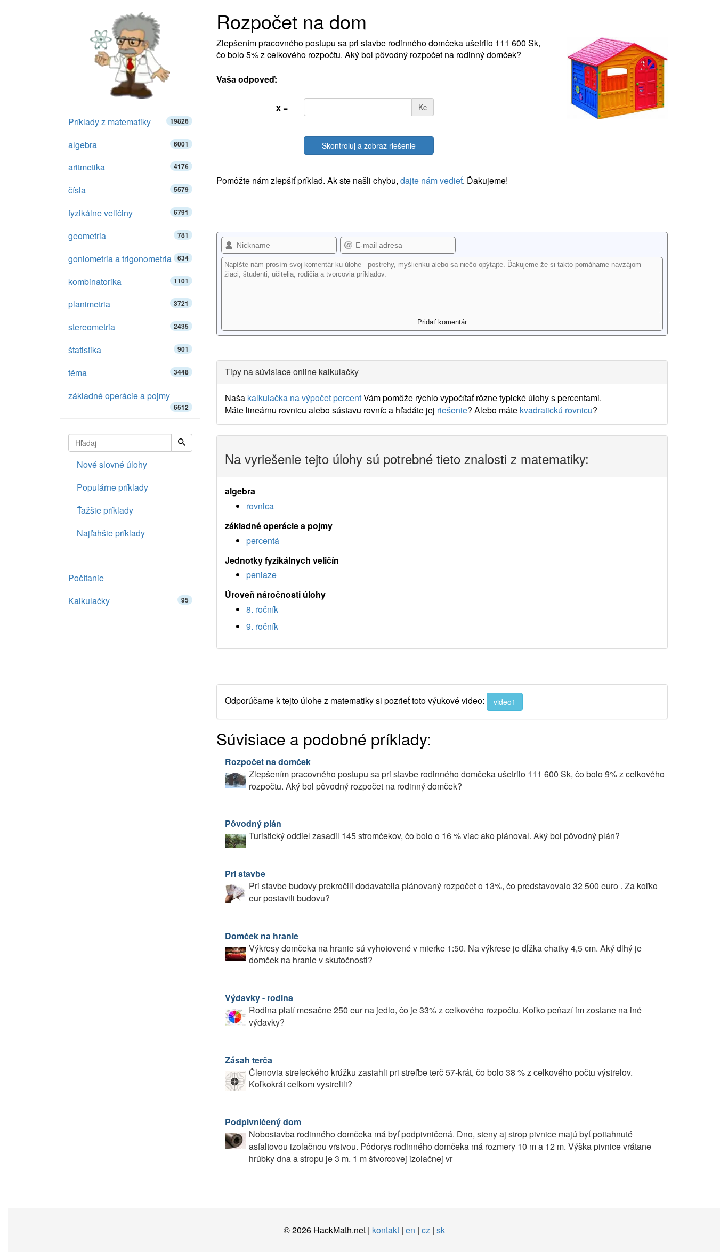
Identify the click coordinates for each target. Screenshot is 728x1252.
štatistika (128, 350)
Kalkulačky (128, 601)
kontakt (385, 1230)
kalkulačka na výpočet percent (304, 398)
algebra (128, 145)
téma (128, 373)
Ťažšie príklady (105, 510)
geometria (128, 236)
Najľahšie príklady (111, 533)
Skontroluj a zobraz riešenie (369, 145)
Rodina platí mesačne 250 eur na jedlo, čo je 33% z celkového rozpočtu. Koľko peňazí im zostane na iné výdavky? (433, 1009)
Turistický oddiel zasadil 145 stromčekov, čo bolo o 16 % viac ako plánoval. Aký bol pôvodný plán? (422, 829)
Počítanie (86, 578)
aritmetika (128, 167)
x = (282, 107)
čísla (128, 190)
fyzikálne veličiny (128, 213)
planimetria (128, 304)
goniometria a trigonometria (128, 259)
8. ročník (262, 609)
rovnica (260, 506)
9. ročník (262, 626)
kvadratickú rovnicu (556, 410)
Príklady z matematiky (128, 122)
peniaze (261, 574)
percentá (262, 540)
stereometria (128, 327)
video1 (505, 701)
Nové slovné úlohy (112, 464)
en (410, 1230)
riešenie (452, 410)
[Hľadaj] (181, 443)
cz (426, 1230)
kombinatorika (128, 281)
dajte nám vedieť (431, 180)
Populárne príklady (112, 487)
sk (440, 1230)
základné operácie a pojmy (128, 398)
